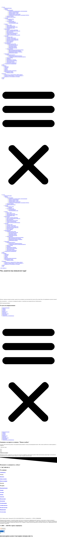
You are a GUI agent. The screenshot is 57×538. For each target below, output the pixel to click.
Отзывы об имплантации (11, 33)
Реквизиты (6, 66)
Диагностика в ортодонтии (12, 60)
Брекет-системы (10, 57)
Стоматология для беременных (10, 63)
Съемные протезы (3, 505)
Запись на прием (3, 478)
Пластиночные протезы (13, 44)
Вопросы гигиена (10, 72)
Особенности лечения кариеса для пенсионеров (18, 11)
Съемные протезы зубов (11, 43)
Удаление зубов (10, 36)
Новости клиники (3, 481)
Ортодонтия (6, 53)
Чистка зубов (9, 212)
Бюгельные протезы (13, 45)
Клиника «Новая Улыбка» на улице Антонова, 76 (13, 75)
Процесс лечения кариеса (14, 12)
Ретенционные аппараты (11, 59)
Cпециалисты (3, 472)
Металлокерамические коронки (15, 50)
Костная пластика (10, 40)
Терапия (6, 9)
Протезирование (7, 42)
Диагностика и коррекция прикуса (15, 55)
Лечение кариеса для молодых (14, 14)
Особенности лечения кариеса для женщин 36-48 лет (19, 15)
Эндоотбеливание (12, 209)
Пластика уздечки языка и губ (12, 38)
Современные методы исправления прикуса (17, 56)
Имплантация (7, 216)
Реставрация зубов (10, 19)
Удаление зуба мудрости (11, 37)
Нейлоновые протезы (13, 47)
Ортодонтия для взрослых (12, 62)
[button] (28, 136)
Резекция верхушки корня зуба (12, 39)
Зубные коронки (10, 48)
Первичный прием (8, 8)
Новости (6, 69)
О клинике (4, 65)
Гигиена (6, 211)
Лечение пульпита (10, 16)
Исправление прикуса (11, 54)
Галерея (5, 68)
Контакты (4, 73)
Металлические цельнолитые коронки (16, 49)
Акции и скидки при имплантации (13, 34)
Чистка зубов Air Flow (11, 213)
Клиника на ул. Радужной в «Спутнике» (12, 76)
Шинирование (3, 509)
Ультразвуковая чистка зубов (12, 214)
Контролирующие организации (10, 70)
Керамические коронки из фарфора (15, 51)
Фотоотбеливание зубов (13, 210)
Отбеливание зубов (10, 21)
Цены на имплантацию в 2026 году (13, 30)
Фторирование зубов (11, 215)
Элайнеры (9, 58)
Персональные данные (8, 71)
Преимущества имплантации (12, 32)
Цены (3, 64)
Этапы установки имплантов (12, 29)
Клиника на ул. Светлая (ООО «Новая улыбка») (13, 74)
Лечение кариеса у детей (13, 13)
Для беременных (3, 503)
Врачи (3, 77)
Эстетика (6, 18)
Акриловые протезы (13, 46)
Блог (3, 78)
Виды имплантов (10, 31)
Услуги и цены (3, 511)
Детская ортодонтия (10, 61)
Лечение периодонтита (11, 17)
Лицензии (6, 67)
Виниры (10, 20)
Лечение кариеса (10, 10)
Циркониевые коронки (13, 52)
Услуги (3, 7)
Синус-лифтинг (10, 41)
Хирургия (6, 35)
